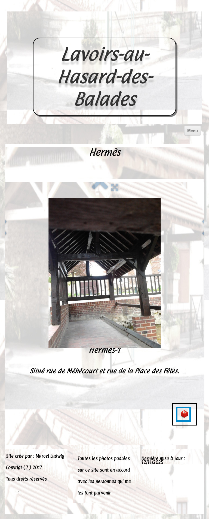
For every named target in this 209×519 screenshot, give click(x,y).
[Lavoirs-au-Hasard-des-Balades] (104, 31)
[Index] (100, 186)
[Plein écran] (114, 186)
